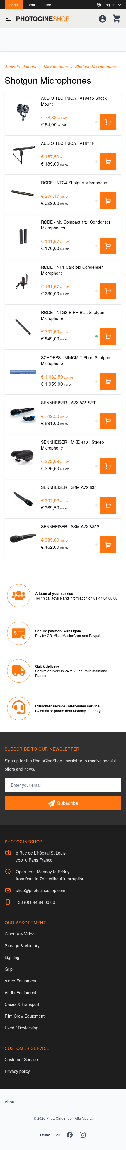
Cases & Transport (22, 1004)
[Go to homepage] (42, 19)
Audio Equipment (21, 67)
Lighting (12, 957)
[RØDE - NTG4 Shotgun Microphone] (23, 194)
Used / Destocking (21, 1028)
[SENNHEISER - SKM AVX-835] (23, 498)
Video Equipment (20, 981)
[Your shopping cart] (116, 19)
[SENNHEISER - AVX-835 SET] (23, 414)
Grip (9, 969)
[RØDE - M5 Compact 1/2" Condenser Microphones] (23, 236)
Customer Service (21, 1059)
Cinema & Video (20, 934)
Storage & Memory (22, 945)
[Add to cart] (108, 122)
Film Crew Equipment (25, 1016)
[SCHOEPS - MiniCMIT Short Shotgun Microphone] (23, 372)
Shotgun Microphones (95, 67)
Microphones (56, 67)
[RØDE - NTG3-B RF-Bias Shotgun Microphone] (23, 327)
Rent (31, 4)
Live (47, 4)
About (10, 1102)
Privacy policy (17, 1071)
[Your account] (102, 19)
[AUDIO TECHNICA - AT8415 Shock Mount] (23, 112)
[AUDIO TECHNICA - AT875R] (23, 155)
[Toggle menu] (8, 18)
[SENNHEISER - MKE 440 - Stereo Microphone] (23, 456)
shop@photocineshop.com (40, 890)
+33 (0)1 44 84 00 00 (35, 902)
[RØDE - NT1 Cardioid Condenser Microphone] (23, 281)
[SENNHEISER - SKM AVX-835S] (23, 538)
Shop (13, 4)
